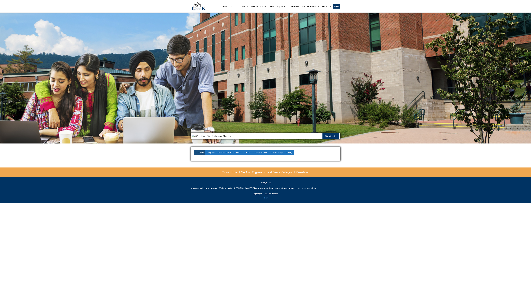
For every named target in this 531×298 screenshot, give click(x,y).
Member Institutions (310, 6)
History (245, 6)
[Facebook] (267, 197)
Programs (211, 152)
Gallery (289, 152)
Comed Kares (293, 6)
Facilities (247, 152)
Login (336, 6)
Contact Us (326, 6)
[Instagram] (265, 197)
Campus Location (260, 152)
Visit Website (330, 136)
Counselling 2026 (277, 6)
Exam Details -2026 (259, 6)
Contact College (276, 152)
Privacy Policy (265, 182)
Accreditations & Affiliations (229, 152)
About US (234, 6)
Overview (200, 152)
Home (224, 6)
